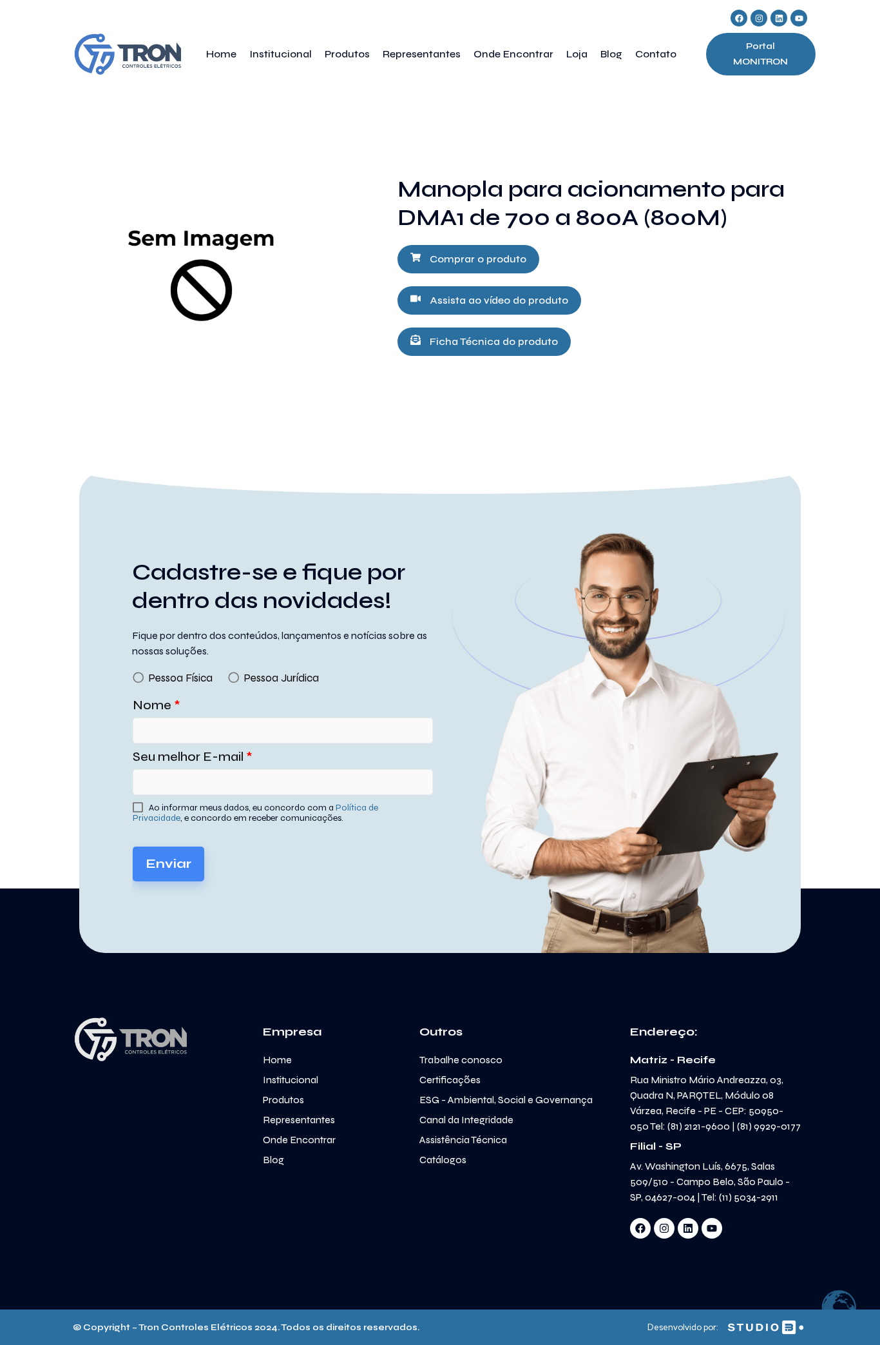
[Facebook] (739, 18)
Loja (577, 54)
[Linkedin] (778, 18)
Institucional (280, 54)
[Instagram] (759, 18)
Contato (655, 54)
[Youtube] (798, 18)
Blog (611, 54)
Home (221, 54)
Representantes (422, 54)
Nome (156, 705)
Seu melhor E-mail (193, 757)
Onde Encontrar (513, 54)
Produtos (347, 54)
